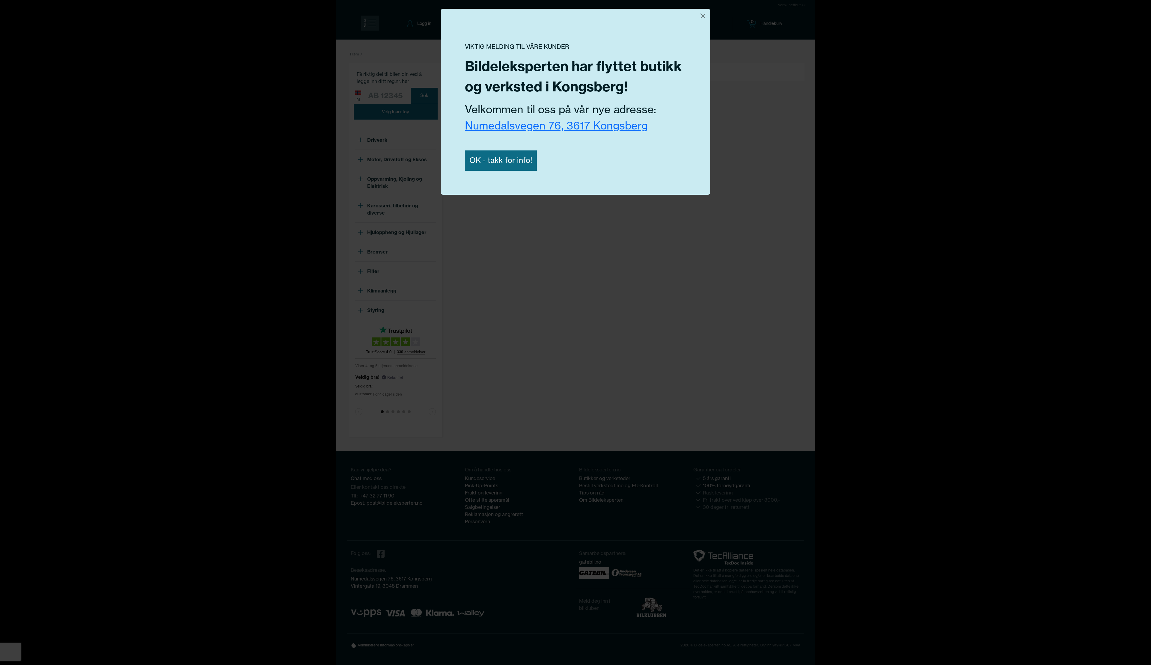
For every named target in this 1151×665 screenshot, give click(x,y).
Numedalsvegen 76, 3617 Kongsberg (556, 125)
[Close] (703, 16)
